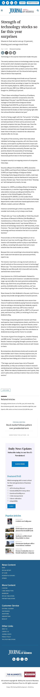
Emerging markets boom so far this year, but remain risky (17, 403)
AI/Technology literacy (17, 488)
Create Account (33, 3)
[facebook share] (10, 53)
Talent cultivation (15, 498)
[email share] (14, 53)
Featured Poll (14, 476)
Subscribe (20, 464)
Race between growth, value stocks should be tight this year (18, 406)
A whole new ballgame (23, 521)
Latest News (5, 390)
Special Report (6, 570)
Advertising (5, 614)
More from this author (17, 435)
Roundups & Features (8, 575)
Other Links (7, 626)
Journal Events (6, 634)
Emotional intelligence (17, 493)
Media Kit (4, 619)
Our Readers (6, 611)
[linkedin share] (2, 53)
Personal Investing (15, 49)
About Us (4, 629)
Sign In (22, 3)
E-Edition (4, 588)
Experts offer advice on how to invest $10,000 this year (17, 409)
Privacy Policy (6, 637)
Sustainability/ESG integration (20, 491)
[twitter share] (6, 53)
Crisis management (16, 496)
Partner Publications (8, 598)
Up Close (4, 573)
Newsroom (5, 593)
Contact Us (5, 631)
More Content (8, 585)
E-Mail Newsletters (7, 591)
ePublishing (30, 687)
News (3, 568)
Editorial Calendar (8, 608)
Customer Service (10, 605)
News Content (9, 564)
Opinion (4, 578)
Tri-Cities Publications (8, 639)
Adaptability (14, 501)
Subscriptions (6, 616)
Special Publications (8, 596)
